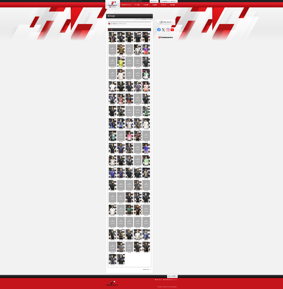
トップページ (137, 19)
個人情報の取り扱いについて (170, 279)
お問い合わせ (159, 279)
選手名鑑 (144, 19)
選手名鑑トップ (147, 269)
